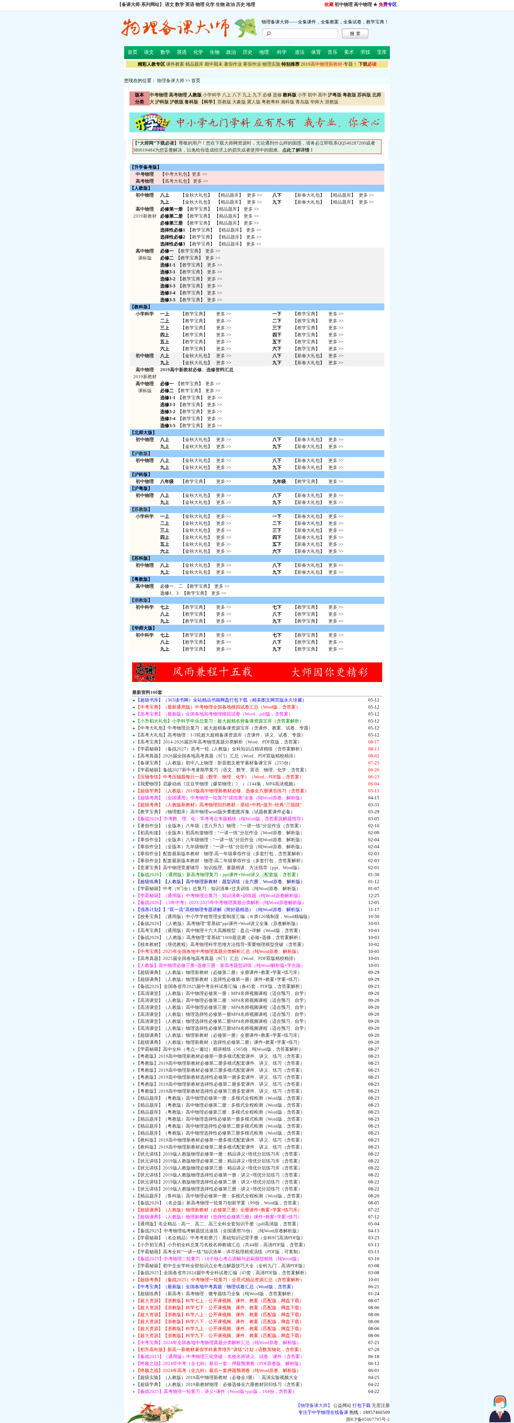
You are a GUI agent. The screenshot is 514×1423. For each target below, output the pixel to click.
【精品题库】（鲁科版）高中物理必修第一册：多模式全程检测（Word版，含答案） (220, 1195)
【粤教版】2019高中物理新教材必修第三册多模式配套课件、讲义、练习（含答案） (220, 1070)
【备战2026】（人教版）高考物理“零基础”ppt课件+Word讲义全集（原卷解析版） (218, 923)
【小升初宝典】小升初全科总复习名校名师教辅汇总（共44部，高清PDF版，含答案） (222, 1244)
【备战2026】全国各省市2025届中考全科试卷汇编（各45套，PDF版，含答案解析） (220, 986)
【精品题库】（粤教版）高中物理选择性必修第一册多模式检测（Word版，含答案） (220, 1119)
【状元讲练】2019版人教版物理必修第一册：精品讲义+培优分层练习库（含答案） (219, 1154)
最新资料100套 (147, 692)
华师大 (317, 101)
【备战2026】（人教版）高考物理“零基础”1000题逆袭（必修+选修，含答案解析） (219, 937)
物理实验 (271, 64)
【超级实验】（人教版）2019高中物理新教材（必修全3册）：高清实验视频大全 (217, 1377)
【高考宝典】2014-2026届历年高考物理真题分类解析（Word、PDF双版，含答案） (219, 741)
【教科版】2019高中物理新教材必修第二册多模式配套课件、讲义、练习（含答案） (220, 1147)
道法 (300, 52)
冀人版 (253, 101)
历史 (240, 4)
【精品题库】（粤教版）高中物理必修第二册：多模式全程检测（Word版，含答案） (220, 1105)
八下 (236, 94)
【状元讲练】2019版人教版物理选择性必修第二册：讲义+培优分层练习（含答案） (219, 1181)
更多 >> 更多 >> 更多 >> (223, 614)
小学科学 (212, 94)
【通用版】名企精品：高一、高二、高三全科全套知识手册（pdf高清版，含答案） (218, 1223)
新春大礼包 (308, 195)
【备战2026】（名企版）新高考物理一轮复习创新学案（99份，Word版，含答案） (218, 1202)
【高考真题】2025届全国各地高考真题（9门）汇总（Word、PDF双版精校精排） (217, 958)
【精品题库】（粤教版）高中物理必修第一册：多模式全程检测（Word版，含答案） (220, 1098)
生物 (220, 4)
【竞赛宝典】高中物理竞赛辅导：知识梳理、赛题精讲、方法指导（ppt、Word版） (219, 867)
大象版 (239, 101)
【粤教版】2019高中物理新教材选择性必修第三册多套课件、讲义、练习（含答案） (220, 1091)
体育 (316, 52)
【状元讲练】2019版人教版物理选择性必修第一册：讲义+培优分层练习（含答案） (219, 1175)
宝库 (382, 52)
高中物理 (363, 4)
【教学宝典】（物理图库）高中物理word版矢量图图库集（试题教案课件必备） (215, 811)
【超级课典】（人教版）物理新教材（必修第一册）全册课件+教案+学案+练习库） (219, 1035)
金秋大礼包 (196, 195)
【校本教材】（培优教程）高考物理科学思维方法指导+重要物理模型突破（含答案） (221, 944)
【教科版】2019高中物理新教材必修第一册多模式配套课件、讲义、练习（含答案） (220, 1140)
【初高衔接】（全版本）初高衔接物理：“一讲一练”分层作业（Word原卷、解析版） (220, 832)
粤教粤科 (271, 101)
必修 (267, 94)
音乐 (332, 52)
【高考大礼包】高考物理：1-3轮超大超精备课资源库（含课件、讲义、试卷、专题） (221, 735)
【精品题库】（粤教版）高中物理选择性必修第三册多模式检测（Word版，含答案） (220, 1133)
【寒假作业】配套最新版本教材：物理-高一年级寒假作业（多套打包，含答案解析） (220, 853)
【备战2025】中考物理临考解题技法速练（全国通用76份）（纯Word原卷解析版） (218, 1230)
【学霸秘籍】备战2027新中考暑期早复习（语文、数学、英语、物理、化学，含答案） (222, 769)
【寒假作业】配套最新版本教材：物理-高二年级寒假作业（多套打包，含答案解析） (220, 860)
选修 (277, 94)
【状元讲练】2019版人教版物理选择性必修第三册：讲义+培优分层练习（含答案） (219, 1188)
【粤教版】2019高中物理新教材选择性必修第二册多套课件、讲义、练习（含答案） (220, 1084)
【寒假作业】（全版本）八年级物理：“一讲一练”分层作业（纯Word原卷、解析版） (220, 839)
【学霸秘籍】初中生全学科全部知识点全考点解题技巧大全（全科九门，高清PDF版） (221, 1265)
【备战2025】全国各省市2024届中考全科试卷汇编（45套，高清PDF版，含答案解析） (222, 1272)
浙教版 (331, 101)
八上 (226, 94)
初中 (312, 94)
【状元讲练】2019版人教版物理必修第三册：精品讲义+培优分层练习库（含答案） (219, 1168)
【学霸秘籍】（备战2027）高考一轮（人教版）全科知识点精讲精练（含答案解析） (220, 748)
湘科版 (287, 101)
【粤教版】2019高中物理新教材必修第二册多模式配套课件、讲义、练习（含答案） (220, 1063)
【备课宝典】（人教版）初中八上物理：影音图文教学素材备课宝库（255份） (214, 762)
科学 (282, 52)
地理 (250, 4)
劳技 (365, 52)
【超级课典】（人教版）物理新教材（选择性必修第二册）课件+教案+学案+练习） (219, 1042)
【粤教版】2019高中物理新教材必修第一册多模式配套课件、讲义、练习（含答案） (220, 1056)
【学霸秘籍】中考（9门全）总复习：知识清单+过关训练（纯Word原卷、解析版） (218, 888)
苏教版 (224, 101)
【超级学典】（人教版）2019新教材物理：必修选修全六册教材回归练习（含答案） (220, 1384)
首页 (132, 52)
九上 (246, 94)
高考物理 (145, 181)
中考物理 (145, 174)
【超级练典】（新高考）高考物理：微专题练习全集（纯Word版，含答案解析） (216, 1293)
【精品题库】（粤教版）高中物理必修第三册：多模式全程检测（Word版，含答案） (220, 1112)
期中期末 (214, 64)
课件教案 (175, 64)
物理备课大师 (170, 80)
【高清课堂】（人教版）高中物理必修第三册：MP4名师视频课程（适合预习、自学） (222, 1007)
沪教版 (141, 453)
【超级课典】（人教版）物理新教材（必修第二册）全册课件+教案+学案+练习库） (219, 972)
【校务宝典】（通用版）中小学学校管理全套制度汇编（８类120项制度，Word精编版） (224, 916)
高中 (322, 94)
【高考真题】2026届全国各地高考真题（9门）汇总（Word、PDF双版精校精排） (217, 755)
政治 (230, 4)
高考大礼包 (176, 181)
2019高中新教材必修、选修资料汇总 (197, 369)
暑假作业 (233, 64)
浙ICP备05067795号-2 (368, 1419)
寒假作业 (252, 64)
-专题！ (329, 64)
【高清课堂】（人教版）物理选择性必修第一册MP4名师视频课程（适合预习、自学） (222, 1014)
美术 (349, 52)
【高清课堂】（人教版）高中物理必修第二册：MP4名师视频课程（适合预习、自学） (222, 1000)
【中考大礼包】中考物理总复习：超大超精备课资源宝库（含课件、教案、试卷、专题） (224, 728)
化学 (210, 4)
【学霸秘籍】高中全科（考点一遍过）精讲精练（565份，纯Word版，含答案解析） (219, 1049)
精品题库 (194, 64)
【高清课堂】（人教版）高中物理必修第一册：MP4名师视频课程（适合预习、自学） (222, 993)
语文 (169, 4)
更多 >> (199, 174)
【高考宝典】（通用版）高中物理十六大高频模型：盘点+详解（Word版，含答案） (219, 930)
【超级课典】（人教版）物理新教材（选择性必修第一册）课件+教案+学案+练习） (219, 979)
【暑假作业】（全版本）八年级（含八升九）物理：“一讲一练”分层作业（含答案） (220, 825)
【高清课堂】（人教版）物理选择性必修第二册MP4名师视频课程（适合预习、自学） (222, 1021)
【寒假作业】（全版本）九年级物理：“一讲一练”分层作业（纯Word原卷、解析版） (220, 846)
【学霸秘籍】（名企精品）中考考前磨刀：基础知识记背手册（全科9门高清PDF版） (220, 1237)
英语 (189, 4)
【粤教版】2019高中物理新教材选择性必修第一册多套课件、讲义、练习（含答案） (220, 1077)
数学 (179, 4)
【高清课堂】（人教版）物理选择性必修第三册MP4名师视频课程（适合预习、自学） (222, 1028)
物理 (200, 4)
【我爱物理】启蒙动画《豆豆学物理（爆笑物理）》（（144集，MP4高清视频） (217, 783)
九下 (257, 94)
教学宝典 (199, 209)
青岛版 (302, 101)
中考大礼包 (176, 174)
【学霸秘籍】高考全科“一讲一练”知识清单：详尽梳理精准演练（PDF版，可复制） (219, 1251)
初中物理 (344, 4)
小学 (302, 94)
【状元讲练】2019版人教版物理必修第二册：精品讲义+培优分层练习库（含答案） (219, 1161)
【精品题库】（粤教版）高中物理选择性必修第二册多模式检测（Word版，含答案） (220, 1126)
